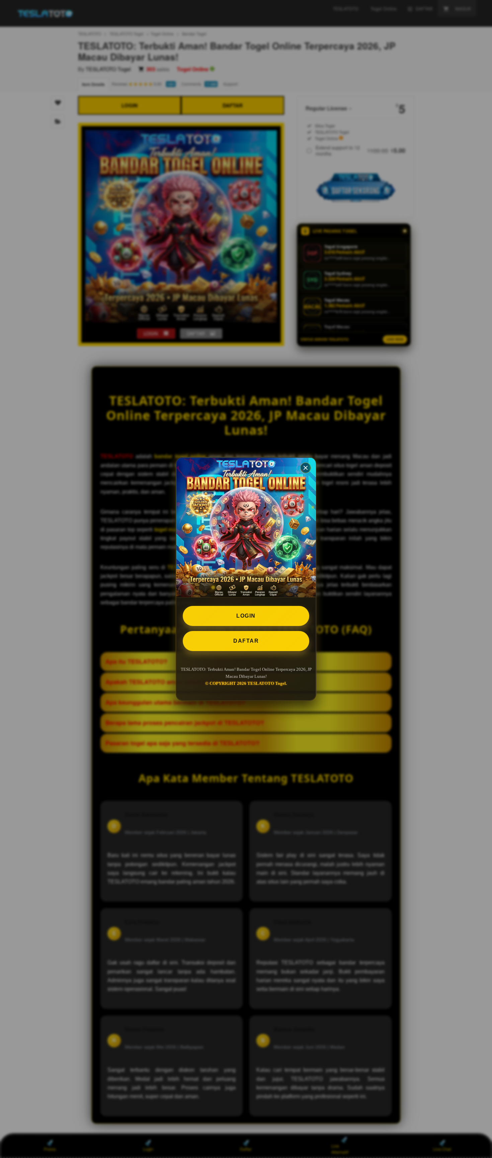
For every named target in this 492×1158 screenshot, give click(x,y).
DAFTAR (246, 641)
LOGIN (246, 616)
